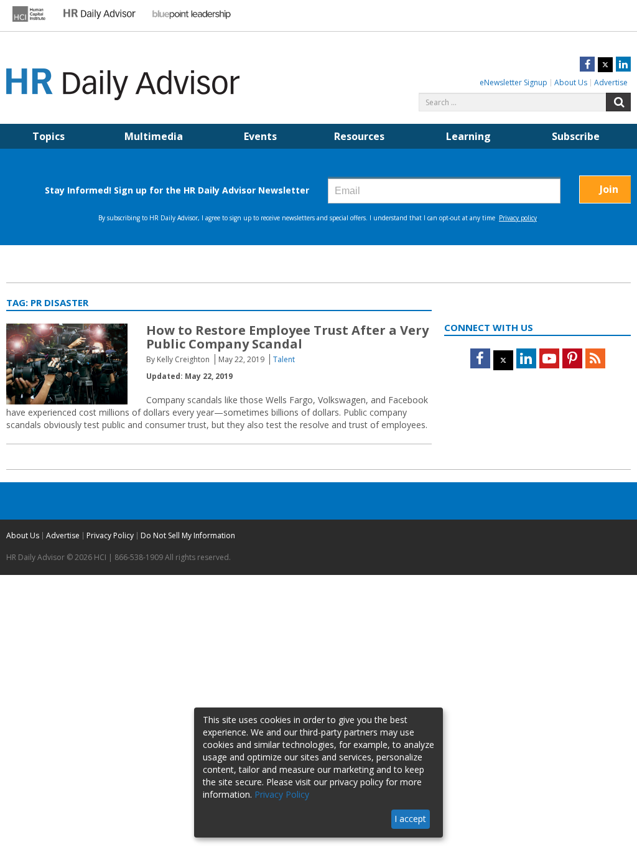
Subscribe (576, 136)
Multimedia (153, 136)
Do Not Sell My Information (188, 535)
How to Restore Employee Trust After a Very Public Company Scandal (287, 337)
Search (618, 102)
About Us (570, 82)
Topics (48, 136)
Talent (284, 359)
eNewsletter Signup (513, 82)
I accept (410, 818)
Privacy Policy (110, 535)
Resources (359, 136)
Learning (468, 136)
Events (260, 136)
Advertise (611, 82)
